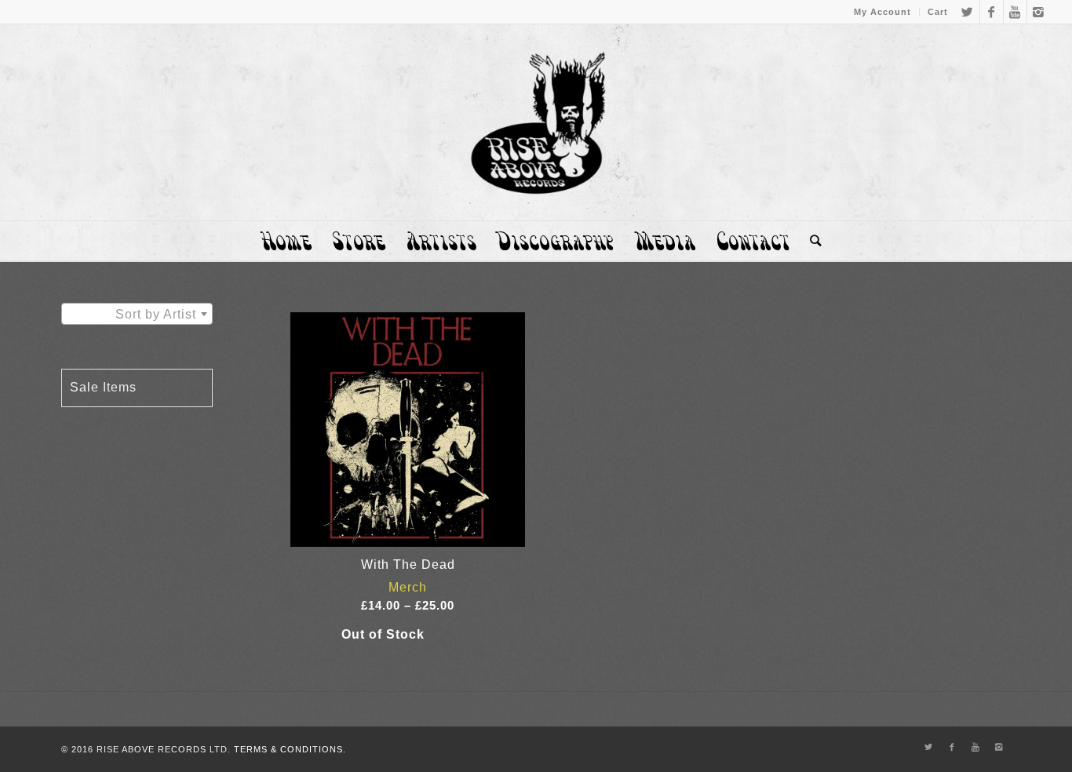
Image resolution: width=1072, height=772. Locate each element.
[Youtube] (1015, 12)
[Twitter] (968, 12)
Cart (938, 11)
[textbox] (137, 315)
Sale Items (103, 387)
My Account (882, 11)
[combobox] (137, 314)
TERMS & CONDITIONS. (290, 749)
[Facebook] (991, 12)
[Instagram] (1039, 12)
